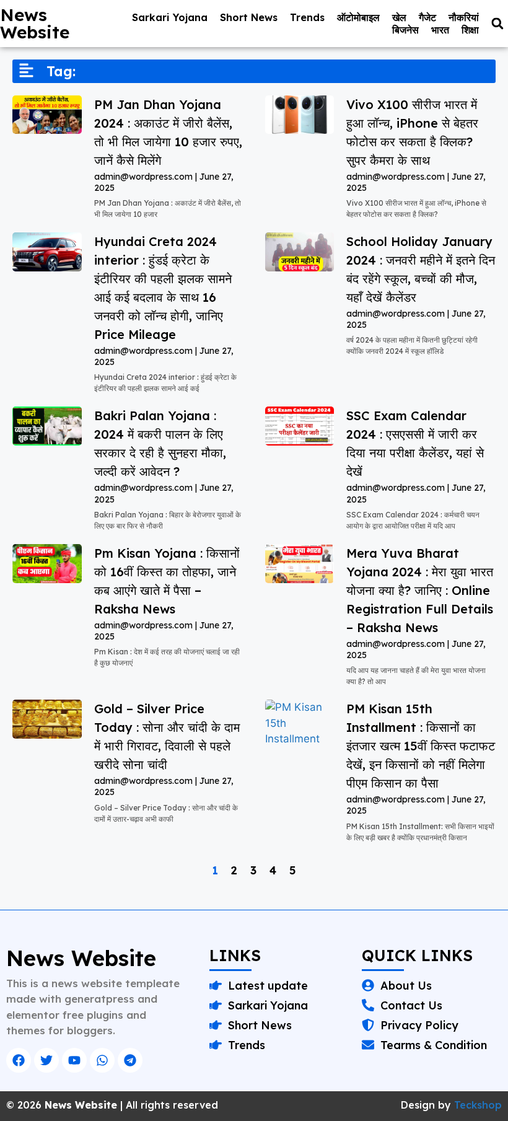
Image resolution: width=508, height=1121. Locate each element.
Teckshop (478, 1105)
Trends (307, 17)
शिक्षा (470, 30)
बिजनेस (405, 30)
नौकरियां (464, 17)
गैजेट (427, 17)
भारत (440, 30)
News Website (34, 23)
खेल (399, 17)
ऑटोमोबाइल (358, 17)
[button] (497, 24)
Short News (249, 17)
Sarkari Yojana (170, 17)
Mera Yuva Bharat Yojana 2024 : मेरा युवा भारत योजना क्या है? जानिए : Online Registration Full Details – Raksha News (419, 590)
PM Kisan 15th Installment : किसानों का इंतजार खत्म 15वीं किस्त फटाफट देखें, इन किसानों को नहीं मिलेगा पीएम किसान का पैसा (420, 746)
